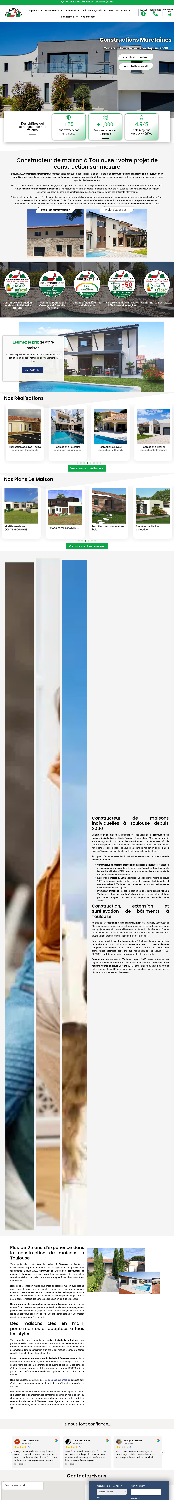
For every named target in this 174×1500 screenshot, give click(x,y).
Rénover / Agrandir (92, 10)
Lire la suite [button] (19, 1464)
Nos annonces (88, 16)
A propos (34, 10)
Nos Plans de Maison (28, 479)
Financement (67, 16)
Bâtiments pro (73, 10)
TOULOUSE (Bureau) (104, 1)
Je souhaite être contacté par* (109, 1486)
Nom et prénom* (138, 1486)
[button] (77, 463)
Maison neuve (52, 10)
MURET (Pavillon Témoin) (81, 1)
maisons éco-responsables (57, 1380)
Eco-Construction (118, 10)
